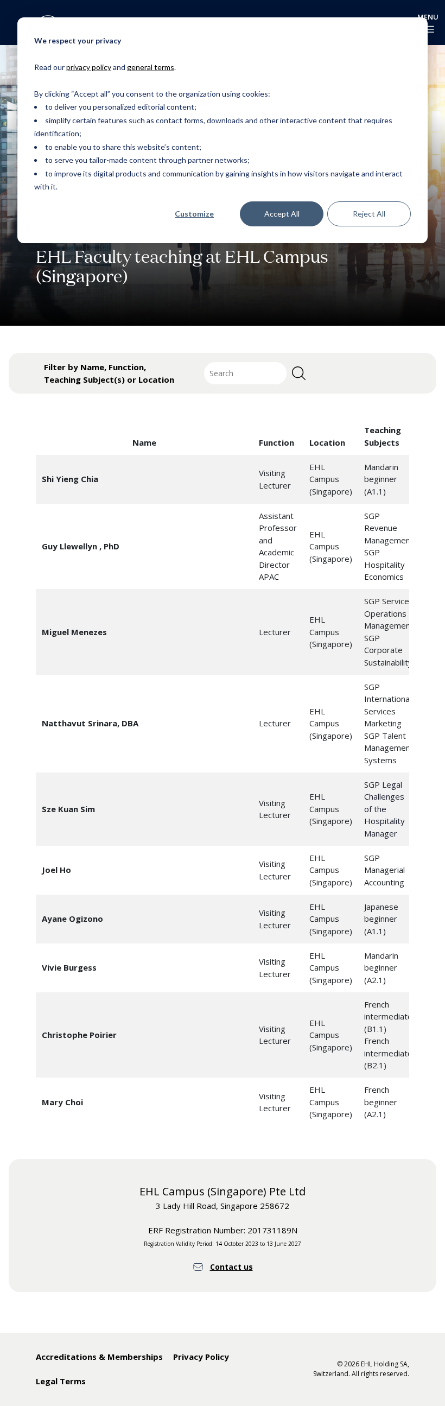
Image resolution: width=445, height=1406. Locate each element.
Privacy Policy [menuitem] (201, 1356)
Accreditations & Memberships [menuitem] (99, 1356)
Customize (194, 213)
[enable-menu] (428, 29)
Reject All (369, 213)
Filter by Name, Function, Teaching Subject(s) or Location (109, 373)
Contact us (231, 1267)
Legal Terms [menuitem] (61, 1381)
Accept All (282, 213)
